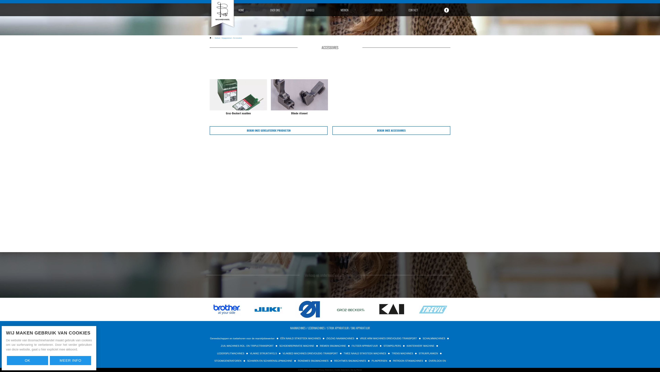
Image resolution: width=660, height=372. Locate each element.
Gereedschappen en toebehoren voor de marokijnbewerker (242, 338)
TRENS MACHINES (402, 353)
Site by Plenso (356, 370)
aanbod (310, 10)
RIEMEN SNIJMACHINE (333, 345)
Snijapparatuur (227, 38)
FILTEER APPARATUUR (365, 345)
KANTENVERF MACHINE (420, 345)
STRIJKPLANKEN (428, 353)
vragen (378, 10)
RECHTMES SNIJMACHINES (350, 360)
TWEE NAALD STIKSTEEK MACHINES (365, 353)
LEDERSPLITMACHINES (230, 353)
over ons (275, 10)
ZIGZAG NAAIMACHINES (340, 338)
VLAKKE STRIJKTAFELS (263, 353)
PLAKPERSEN (379, 360)
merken (344, 10)
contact (413, 10)
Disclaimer (313, 370)
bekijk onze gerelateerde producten (268, 130)
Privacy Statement (326, 370)
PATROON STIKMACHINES (408, 360)
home (241, 10)
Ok (27, 360)
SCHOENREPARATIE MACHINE (296, 345)
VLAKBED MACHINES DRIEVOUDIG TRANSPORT (310, 353)
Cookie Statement (342, 370)
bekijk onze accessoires (391, 130)
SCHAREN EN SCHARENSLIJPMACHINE (269, 360)
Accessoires (237, 38)
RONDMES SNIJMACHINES (313, 360)
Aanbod (218, 38)
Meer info (70, 360)
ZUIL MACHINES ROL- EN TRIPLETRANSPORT (247, 345)
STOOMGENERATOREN (227, 360)
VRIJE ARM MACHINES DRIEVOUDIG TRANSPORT (388, 338)
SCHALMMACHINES (434, 338)
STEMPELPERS (392, 345)
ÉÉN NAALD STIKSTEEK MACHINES (300, 338)
